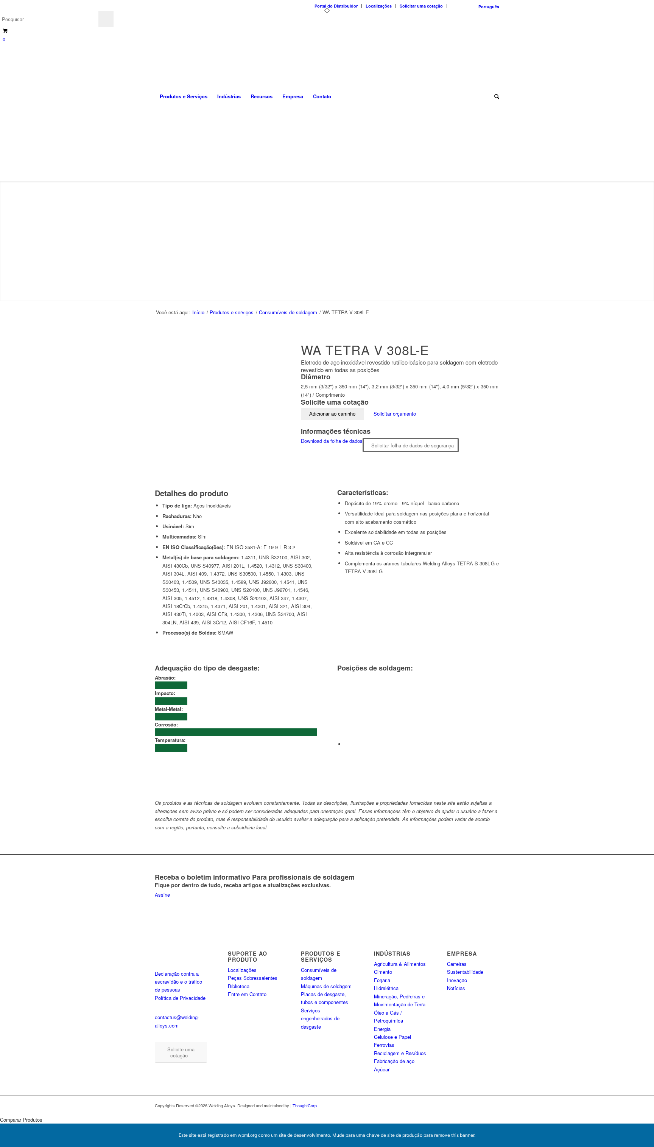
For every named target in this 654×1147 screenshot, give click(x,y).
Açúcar (381, 1069)
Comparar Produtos (21, 1119)
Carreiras (457, 963)
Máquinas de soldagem (326, 986)
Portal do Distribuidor (336, 6)
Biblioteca (238, 986)
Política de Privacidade (180, 997)
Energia (382, 1028)
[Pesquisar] (494, 96)
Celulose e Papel (392, 1036)
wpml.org (247, 1135)
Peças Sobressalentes (252, 977)
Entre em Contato (247, 994)
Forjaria (382, 980)
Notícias (456, 988)
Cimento (383, 971)
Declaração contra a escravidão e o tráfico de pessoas (178, 981)
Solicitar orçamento (395, 413)
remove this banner (454, 1135)
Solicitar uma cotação (421, 6)
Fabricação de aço (394, 1061)
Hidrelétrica (386, 988)
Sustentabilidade (465, 971)
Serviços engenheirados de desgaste (320, 1018)
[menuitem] (336, 6)
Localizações (379, 6)
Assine (162, 894)
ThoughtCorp (305, 1105)
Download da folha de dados (332, 440)
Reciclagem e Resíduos (400, 1053)
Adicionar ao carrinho (332, 414)
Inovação (457, 980)
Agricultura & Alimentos (400, 963)
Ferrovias (384, 1044)
